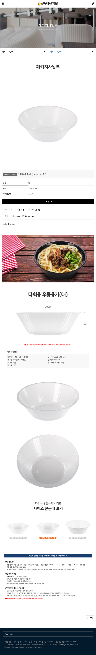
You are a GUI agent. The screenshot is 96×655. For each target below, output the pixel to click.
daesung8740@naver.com (68, 644)
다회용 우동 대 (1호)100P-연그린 (28, 209)
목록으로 (49, 201)
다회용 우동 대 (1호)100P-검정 (23, 216)
